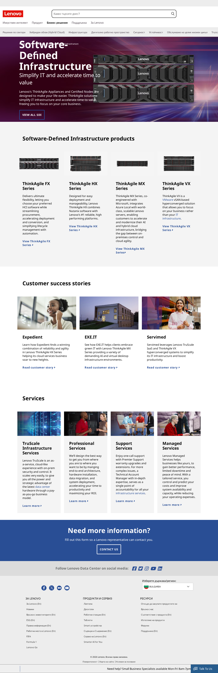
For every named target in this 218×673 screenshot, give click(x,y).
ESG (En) (30, 620)
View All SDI (32, 115)
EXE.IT (91, 337)
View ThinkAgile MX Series (130, 250)
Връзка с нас (147, 609)
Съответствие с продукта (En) (156, 614)
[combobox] (111, 14)
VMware (167, 200)
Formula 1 (31, 641)
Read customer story (38, 367)
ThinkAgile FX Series (36, 186)
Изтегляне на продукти (153, 620)
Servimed (156, 337)
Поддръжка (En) (149, 631)
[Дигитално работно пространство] (131, 32)
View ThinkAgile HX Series (83, 228)
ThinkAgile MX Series (130, 186)
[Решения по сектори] (27, 32)
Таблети (88, 620)
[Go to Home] (13, 13)
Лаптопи (88, 603)
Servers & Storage (36, 43)
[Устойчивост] (164, 32)
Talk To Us (205, 669)
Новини (30, 609)
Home (22, 43)
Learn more (31, 506)
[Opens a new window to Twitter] (140, 568)
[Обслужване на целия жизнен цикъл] (209, 32)
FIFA (28, 636)
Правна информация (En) (38, 625)
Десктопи (89, 609)
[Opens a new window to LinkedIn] (160, 568)
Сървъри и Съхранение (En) (97, 631)
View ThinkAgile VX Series (176, 228)
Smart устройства (93, 625)
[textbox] (168, 586)
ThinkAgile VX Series (176, 186)
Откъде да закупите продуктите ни (159, 603)
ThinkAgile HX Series (83, 186)
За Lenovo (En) (33, 603)
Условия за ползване (125, 661)
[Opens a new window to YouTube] (153, 568)
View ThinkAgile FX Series (36, 243)
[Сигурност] (146, 32)
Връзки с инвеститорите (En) (40, 614)
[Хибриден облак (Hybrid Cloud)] (66, 32)
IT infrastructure (171, 216)
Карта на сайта (107, 661)
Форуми (145, 625)
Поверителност (90, 661)
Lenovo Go (31, 647)
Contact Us (109, 549)
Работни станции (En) (94, 614)
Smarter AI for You (93, 641)
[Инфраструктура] (89, 32)
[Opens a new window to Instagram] (147, 568)
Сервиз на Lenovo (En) (95, 636)
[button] (173, 13)
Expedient (32, 337)
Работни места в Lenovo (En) (41, 631)
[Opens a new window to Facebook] (134, 568)
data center (42, 487)
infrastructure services (130, 493)
